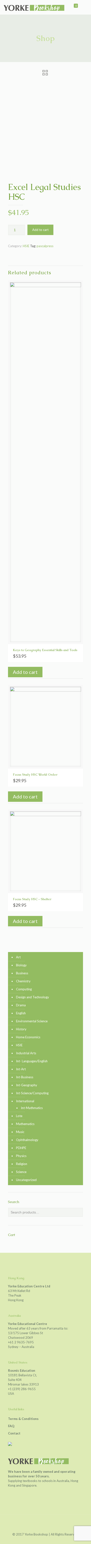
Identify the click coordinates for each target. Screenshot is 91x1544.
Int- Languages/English (32, 1061)
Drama (21, 1005)
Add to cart (40, 230)
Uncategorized (26, 1180)
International (25, 1101)
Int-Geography (26, 1085)
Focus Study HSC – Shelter (32, 899)
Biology (21, 965)
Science (21, 1172)
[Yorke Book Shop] (34, 7)
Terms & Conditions (23, 1419)
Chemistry (23, 981)
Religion (21, 1164)
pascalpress (45, 246)
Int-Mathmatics (32, 1108)
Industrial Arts (26, 1053)
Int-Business (24, 1077)
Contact (14, 1433)
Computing (24, 989)
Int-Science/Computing (32, 1093)
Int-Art (21, 1069)
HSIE (26, 246)
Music (20, 1132)
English (21, 1013)
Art (18, 957)
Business (22, 973)
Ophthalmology (27, 1140)
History (21, 1029)
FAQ (11, 1426)
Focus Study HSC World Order (35, 774)
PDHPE (21, 1148)
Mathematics (25, 1124)
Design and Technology (32, 997)
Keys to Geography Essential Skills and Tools (45, 650)
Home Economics (28, 1037)
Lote (19, 1116)
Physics (21, 1156)
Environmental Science (32, 1021)
